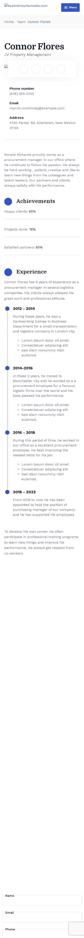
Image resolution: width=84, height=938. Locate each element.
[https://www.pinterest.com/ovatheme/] (60, 68)
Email (9, 912)
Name (9, 895)
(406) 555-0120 (21, 94)
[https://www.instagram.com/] (48, 68)
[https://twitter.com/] (35, 68)
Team (21, 22)
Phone (10, 929)
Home (9, 22)
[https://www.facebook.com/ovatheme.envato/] (23, 68)
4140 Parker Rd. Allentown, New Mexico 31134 (42, 125)
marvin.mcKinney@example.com (36, 108)
